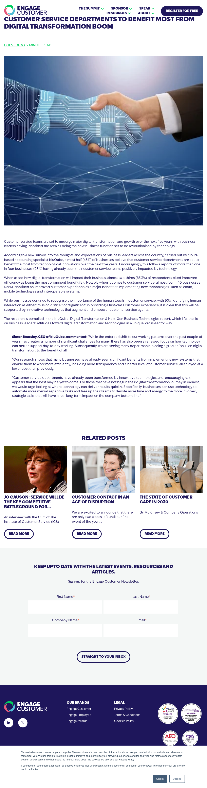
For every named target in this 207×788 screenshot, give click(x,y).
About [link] (144, 13)
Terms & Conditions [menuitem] (127, 715)
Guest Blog (14, 45)
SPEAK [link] (144, 8)
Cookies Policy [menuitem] (124, 721)
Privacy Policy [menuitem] (123, 709)
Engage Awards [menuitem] (77, 721)
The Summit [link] (89, 8)
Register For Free (182, 11)
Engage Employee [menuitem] (79, 715)
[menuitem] (79, 703)
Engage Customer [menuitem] (79, 709)
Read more (19, 534)
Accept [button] (160, 778)
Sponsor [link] (119, 8)
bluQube (56, 260)
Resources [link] (117, 13)
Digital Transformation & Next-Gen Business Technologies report (120, 319)
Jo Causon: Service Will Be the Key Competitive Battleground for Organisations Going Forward (34, 507)
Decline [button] (177, 778)
